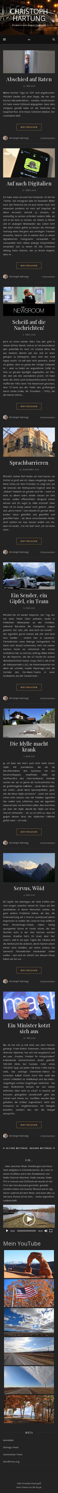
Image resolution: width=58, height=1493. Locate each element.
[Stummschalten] (45, 1230)
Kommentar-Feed (12, 1454)
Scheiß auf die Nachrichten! (29, 324)
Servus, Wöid (29, 888)
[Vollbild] (50, 1230)
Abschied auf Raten (29, 79)
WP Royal (36, 1487)
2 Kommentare (47, 138)
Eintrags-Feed (10, 1447)
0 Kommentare (47, 417)
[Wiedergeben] (7, 1230)
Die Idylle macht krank (29, 746)
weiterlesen (29, 127)
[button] (29, 1219)
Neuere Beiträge (41, 1148)
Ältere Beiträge (16, 1148)
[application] (29, 1219)
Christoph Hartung (29, 15)
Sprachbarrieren (29, 462)
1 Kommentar (48, 276)
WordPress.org (11, 1461)
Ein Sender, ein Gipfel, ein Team (29, 598)
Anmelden (8, 1440)
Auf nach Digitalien (29, 183)
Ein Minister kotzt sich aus (29, 1028)
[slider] (26, 1231)
